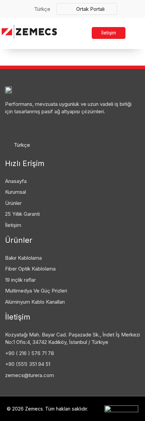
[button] (137, 33)
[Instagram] (39, 126)
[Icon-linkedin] (9, 126)
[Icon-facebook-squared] (24, 126)
